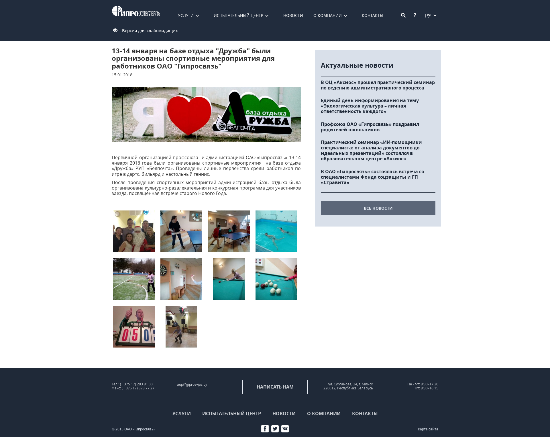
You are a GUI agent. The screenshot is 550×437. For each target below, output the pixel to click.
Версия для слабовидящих (150, 30)
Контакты (372, 15)
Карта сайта (428, 429)
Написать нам (275, 387)
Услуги (186, 15)
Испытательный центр (238, 15)
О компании (327, 15)
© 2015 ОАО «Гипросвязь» (133, 429)
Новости (293, 15)
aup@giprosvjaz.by (192, 384)
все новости (378, 208)
